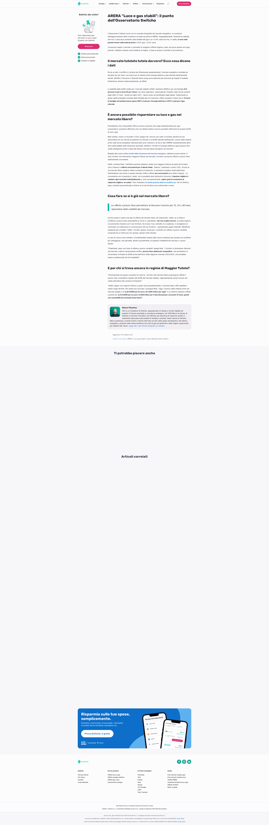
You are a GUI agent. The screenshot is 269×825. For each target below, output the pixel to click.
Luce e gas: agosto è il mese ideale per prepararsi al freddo (102, 522)
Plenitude (141, 775)
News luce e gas (95, 393)
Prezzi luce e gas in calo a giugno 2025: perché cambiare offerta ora (106, 538)
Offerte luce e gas (114, 775)
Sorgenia (83, 441)
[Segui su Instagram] (184, 762)
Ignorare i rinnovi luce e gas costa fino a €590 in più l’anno (102, 474)
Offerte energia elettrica (116, 777)
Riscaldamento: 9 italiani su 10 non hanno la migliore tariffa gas (104, 642)
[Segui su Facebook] (179, 762)
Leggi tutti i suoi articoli (138, 326)
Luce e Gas (122, 339)
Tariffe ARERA (172, 780)
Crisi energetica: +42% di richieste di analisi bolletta (100, 466)
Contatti (80, 780)
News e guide (172, 787)
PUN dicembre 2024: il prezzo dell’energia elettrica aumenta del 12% (106, 610)
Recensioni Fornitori (96, 438)
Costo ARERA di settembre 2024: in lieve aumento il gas (101, 690)
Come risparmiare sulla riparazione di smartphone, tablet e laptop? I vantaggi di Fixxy (174, 388)
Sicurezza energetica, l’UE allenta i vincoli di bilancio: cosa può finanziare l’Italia (134, 387)
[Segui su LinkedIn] (189, 762)
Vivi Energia (142, 787)
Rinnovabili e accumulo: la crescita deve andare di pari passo (103, 666)
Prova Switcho (184, 4)
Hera (139, 782)
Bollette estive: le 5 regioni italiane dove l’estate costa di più (102, 530)
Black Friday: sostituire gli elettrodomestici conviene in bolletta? (104, 498)
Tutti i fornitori (143, 792)
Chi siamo (81, 777)
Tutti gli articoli (83, 775)
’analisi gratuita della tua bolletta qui (161, 182)
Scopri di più (180, 818)
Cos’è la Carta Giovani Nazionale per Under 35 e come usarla (173, 433)
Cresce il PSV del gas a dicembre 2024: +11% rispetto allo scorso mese (107, 602)
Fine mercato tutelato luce (176, 777)
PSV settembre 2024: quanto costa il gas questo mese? (101, 698)
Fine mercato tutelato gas (176, 775)
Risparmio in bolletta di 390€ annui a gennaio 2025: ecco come (104, 570)
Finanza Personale (174, 395)
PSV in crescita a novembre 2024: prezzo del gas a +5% (101, 626)
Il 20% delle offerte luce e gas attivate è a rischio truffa (101, 554)
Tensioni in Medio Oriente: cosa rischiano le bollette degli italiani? (105, 482)
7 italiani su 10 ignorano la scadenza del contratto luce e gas (103, 562)
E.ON (139, 790)
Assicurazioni (147, 4)
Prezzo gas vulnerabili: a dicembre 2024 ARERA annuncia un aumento (106, 594)
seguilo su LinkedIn (156, 326)
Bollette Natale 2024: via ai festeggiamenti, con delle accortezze (104, 586)
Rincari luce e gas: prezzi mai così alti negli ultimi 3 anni (93, 387)
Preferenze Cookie (147, 806)
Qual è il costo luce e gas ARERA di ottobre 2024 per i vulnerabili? (105, 658)
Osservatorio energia (115, 782)
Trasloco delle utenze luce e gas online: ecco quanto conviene (103, 682)
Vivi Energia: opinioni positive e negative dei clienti (131, 433)
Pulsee (140, 780)
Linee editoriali (83, 782)
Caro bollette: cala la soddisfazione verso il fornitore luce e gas (104, 546)
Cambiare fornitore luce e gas (177, 782)
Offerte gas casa (113, 780)
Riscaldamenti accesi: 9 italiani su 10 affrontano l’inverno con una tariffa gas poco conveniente (116, 506)
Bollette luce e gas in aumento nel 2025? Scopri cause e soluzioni (105, 578)
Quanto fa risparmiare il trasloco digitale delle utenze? (100, 514)
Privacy (122, 806)
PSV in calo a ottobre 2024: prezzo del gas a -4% (98, 650)
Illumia (140, 785)
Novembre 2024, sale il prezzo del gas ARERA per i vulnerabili (103, 618)
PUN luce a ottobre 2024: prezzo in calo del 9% (98, 674)
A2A (139, 777)
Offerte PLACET (172, 785)
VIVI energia (124, 441)
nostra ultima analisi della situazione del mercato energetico (142, 153)
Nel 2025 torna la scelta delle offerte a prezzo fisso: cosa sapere (104, 490)
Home (115, 339)
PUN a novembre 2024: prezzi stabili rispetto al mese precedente (104, 634)
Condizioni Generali (135, 806)
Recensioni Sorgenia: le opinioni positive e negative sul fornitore (94, 433)
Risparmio (160, 4)
